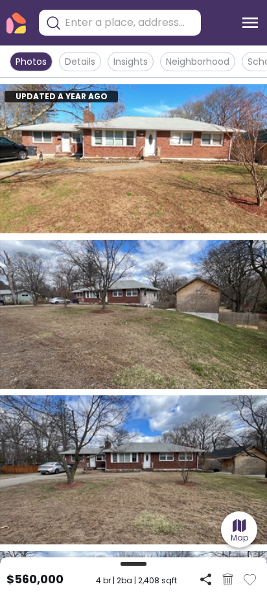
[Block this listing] (228, 579)
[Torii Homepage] (16, 23)
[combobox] (129, 22)
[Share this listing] (206, 579)
